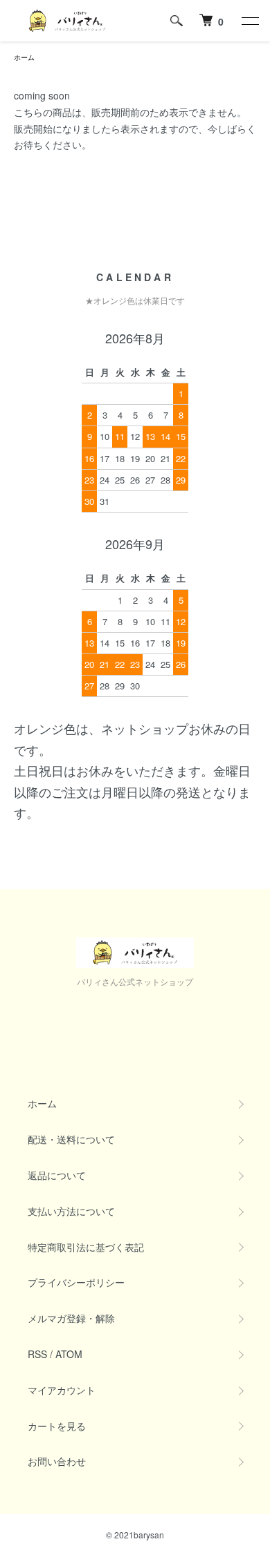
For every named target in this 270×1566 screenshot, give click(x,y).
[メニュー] (249, 20)
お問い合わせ (57, 1461)
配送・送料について (71, 1139)
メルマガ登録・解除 (71, 1318)
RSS (37, 1354)
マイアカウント (62, 1390)
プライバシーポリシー (76, 1282)
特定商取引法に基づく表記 (86, 1247)
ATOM (68, 1354)
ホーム (24, 57)
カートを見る (57, 1426)
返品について (57, 1175)
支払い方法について (71, 1211)
